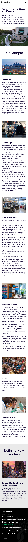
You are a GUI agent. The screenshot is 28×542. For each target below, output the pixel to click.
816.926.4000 (21, 519)
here (3, 391)
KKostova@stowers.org (9, 519)
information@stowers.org (10, 530)
